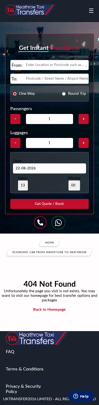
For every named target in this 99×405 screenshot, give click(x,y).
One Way (27, 93)
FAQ (10, 352)
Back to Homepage (49, 309)
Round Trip (77, 93)
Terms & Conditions (24, 369)
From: (17, 65)
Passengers (21, 109)
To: (14, 79)
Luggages (19, 133)
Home (49, 242)
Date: (17, 161)
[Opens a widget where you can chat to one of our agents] (81, 397)
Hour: (23, 178)
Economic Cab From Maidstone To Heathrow (49, 252)
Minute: (74, 178)
